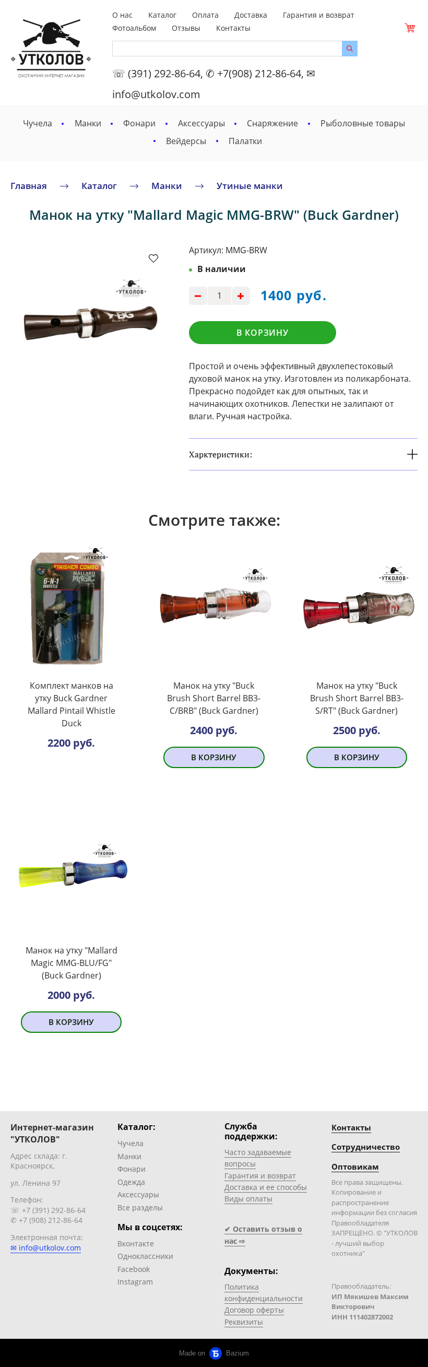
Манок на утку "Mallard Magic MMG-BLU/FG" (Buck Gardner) (71, 963)
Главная (28, 185)
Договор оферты (254, 1310)
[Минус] (198, 296)
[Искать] (350, 48)
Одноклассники (145, 1256)
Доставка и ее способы (265, 1187)
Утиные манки (250, 185)
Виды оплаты (248, 1199)
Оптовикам (355, 1166)
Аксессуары (201, 123)
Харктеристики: (220, 454)
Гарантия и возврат (318, 15)
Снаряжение (272, 123)
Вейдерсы (186, 141)
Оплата (205, 15)
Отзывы (186, 28)
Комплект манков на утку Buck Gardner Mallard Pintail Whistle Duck (71, 704)
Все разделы (140, 1207)
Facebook (133, 1269)
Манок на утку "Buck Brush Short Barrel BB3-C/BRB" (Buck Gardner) (213, 698)
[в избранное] (153, 258)
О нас (122, 15)
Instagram (135, 1282)
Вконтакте (135, 1243)
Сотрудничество (365, 1146)
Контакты (233, 28)
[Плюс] (241, 296)
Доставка (250, 15)
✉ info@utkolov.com (45, 1248)
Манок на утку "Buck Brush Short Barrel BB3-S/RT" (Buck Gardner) (356, 698)
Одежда (131, 1182)
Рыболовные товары (362, 123)
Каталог (162, 15)
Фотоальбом (134, 28)
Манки (88, 123)
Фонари (139, 123)
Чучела (37, 123)
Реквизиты (243, 1322)
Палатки (245, 141)
